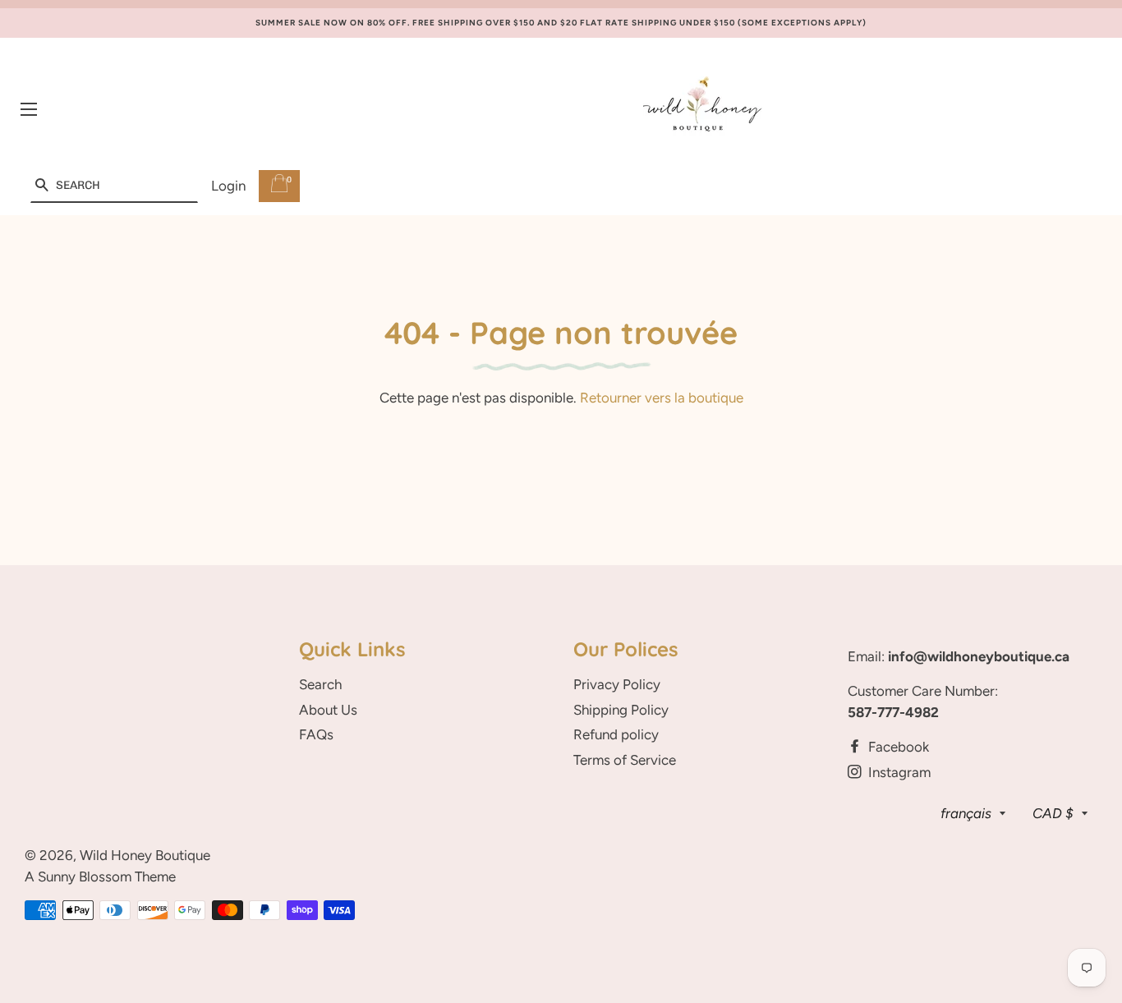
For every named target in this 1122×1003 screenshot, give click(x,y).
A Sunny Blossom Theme (100, 876)
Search (320, 684)
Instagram (898, 772)
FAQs (316, 734)
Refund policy (616, 734)
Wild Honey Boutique (145, 855)
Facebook (897, 746)
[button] (41, 186)
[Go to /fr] (702, 109)
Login (228, 185)
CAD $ (1053, 813)
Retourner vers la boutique (661, 397)
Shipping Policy (621, 710)
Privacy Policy (616, 684)
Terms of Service (624, 760)
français (965, 813)
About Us (328, 710)
